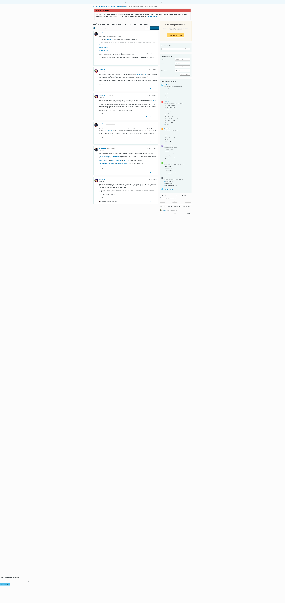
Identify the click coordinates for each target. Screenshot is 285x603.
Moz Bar (167, 94)
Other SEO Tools (169, 174)
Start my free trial (176, 35)
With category (164, 70)
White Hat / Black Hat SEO (170, 172)
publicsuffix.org (108, 130)
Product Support (169, 181)
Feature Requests (169, 183)
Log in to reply (154, 27)
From (163, 63)
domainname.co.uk (109, 39)
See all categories (168, 189)
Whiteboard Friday (169, 141)
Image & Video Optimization (171, 120)
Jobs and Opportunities (170, 137)
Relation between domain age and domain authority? (173, 195)
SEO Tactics (167, 101)
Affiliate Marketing (169, 149)
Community (167, 128)
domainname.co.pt (103, 47)
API (166, 95)
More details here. (153, 16)
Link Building (168, 111)
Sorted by (163, 66)
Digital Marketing (168, 145)
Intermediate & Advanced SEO (171, 118)
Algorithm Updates (169, 170)
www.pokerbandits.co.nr (104, 156)
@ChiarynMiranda (111, 123)
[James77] (161, 210)
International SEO (169, 122)
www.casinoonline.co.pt (116, 160)
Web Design (167, 155)
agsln (163, 198)
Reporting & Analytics (170, 116)
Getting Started (168, 88)
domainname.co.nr (103, 44)
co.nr (140, 74)
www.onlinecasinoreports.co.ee (106, 163)
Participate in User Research (171, 185)
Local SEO (167, 124)
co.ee (145, 74)
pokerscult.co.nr (116, 156)
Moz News (167, 134)
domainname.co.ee (103, 50)
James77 (164, 210)
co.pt (138, 74)
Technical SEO (168, 115)
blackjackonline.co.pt (104, 160)
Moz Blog (167, 132)
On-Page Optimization (170, 113)
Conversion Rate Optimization (171, 153)
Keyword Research (169, 109)
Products (2, 595)
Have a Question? (167, 46)
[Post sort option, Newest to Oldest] (147, 28)
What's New (167, 97)
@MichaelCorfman (111, 95)
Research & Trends (168, 163)
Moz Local (167, 92)
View (163, 59)
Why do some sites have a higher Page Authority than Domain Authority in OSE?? (175, 207)
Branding (167, 151)
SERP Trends (168, 166)
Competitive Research (170, 107)
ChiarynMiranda (102, 69)
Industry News (168, 136)
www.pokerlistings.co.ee (121, 163)
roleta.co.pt (126, 160)
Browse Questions (167, 56)
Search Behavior (168, 168)
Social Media (168, 158)
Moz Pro (98, 28)
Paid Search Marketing (170, 156)
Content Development (170, 105)
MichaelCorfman (102, 32)
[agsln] (161, 198)
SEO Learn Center (169, 139)
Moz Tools (166, 84)
